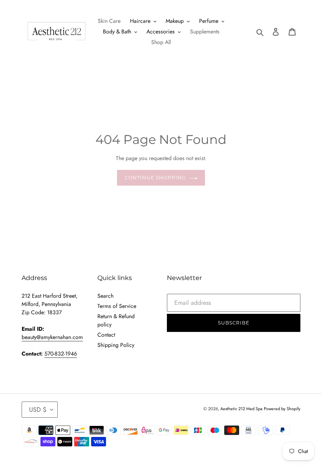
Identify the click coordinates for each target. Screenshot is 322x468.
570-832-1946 (60, 353)
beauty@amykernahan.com (52, 337)
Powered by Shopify (282, 408)
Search (105, 296)
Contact (106, 335)
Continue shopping (154, 178)
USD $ (37, 409)
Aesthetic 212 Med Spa (241, 408)
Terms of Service (116, 306)
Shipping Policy (115, 345)
